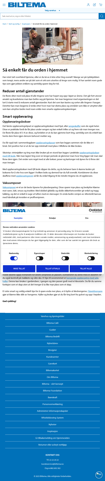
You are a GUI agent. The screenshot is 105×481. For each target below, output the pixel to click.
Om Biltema (52, 377)
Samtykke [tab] (18, 218)
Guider (52, 329)
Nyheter (52, 424)
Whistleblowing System (52, 417)
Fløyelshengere (95, 291)
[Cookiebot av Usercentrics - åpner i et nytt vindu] (91, 211)
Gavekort (52, 363)
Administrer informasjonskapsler (52, 410)
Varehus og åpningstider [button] (52, 316)
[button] (52, 10)
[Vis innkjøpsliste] (94, 5)
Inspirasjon (26, 24)
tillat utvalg (52, 268)
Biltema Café (52, 322)
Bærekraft (52, 397)
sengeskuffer (75, 126)
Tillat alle (86, 268)
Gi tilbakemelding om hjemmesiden (52, 437)
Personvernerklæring (53, 404)
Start (4, 24)
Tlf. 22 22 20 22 (52, 460)
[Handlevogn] (101, 5)
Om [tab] (86, 218)
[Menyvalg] (4, 5)
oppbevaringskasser (45, 142)
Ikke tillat (19, 268)
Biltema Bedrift (52, 336)
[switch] (39, 258)
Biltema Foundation (52, 390)
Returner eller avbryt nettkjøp (52, 444)
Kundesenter (52, 356)
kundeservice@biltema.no (52, 464)
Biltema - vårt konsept (52, 383)
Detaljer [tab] (52, 218)
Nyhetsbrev (52, 343)
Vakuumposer (9, 187)
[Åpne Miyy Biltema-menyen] (88, 5)
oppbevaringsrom (24, 175)
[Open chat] (99, 475)
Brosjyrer (52, 350)
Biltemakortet (52, 370)
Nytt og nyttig (14, 24)
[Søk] (102, 16)
